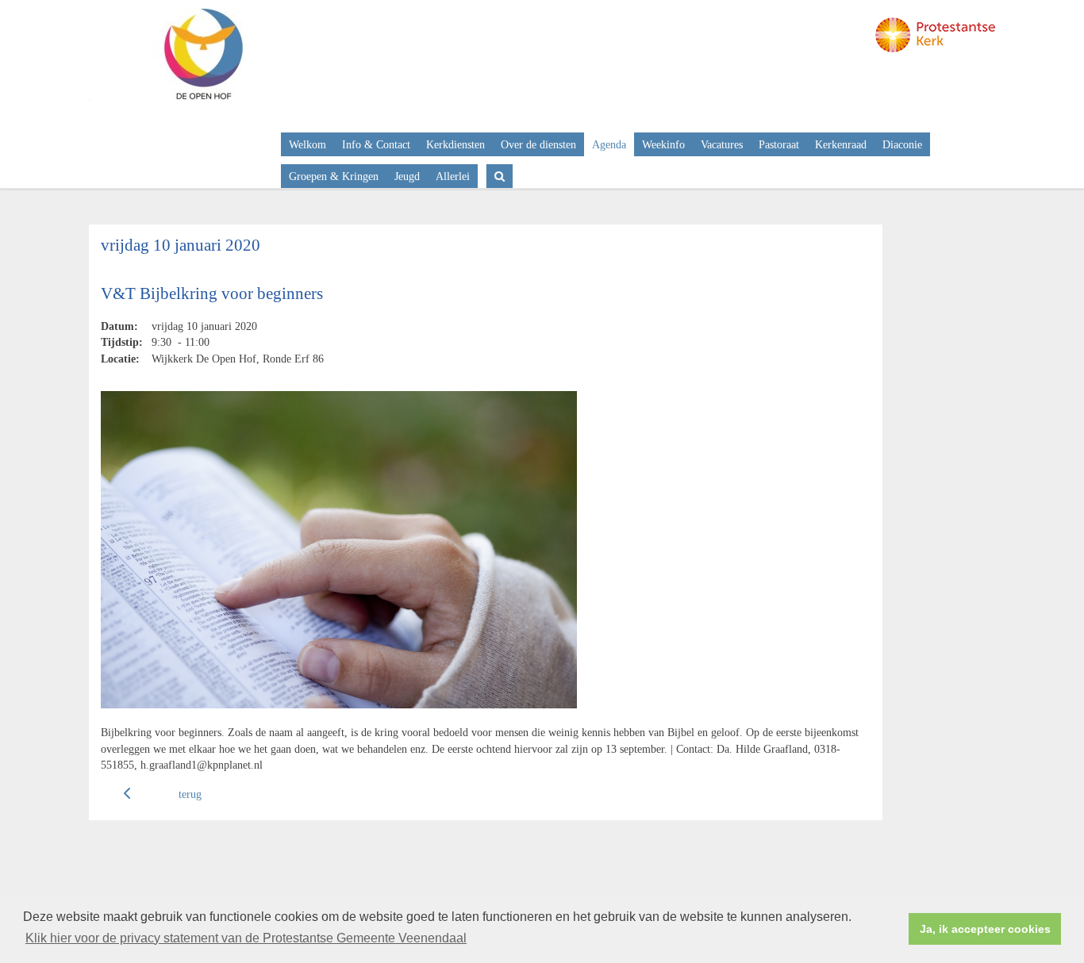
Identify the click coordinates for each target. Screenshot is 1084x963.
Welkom (307, 144)
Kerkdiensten (455, 144)
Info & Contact (376, 144)
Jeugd (407, 176)
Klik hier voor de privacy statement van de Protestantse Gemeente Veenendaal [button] (246, 938)
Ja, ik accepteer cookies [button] (985, 929)
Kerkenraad (841, 144)
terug (190, 794)
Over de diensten (538, 144)
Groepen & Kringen (334, 176)
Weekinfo (663, 144)
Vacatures (722, 144)
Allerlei (453, 176)
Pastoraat (779, 144)
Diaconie (902, 144)
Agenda (609, 144)
